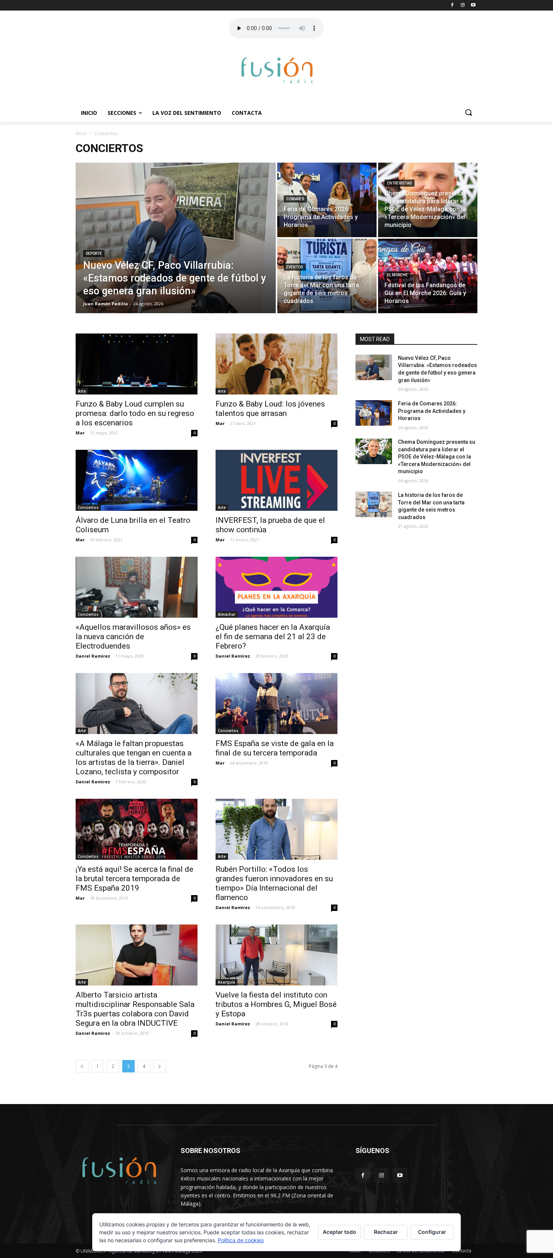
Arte (82, 391)
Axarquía (226, 982)
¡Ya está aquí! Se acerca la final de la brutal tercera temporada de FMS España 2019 (134, 878)
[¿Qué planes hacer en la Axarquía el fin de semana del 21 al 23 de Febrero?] (276, 587)
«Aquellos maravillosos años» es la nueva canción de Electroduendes (133, 636)
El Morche (397, 275)
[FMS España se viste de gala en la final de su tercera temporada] (276, 703)
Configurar (432, 1232)
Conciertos (88, 507)
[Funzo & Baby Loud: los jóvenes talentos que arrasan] (276, 364)
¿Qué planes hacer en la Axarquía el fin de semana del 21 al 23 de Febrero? (273, 636)
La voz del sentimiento (186, 112)
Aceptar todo (339, 1232)
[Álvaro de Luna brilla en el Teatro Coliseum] (137, 480)
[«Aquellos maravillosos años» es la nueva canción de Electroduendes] (137, 587)
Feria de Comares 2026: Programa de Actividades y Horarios (431, 411)
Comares (295, 199)
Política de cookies (241, 1240)
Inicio (89, 112)
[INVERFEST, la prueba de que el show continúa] (276, 480)
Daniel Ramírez (93, 656)
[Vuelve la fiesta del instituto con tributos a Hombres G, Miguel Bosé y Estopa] (276, 954)
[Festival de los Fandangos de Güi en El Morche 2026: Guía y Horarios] (427, 276)
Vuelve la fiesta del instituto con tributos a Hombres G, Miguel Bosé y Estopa (276, 1004)
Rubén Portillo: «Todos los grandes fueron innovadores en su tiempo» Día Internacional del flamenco (274, 883)
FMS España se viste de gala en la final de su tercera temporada (275, 748)
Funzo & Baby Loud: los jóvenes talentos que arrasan (270, 408)
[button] (468, 113)
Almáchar (226, 614)
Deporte (94, 253)
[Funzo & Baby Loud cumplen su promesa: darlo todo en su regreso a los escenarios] (137, 364)
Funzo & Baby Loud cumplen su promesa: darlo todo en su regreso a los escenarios (135, 413)
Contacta (247, 112)
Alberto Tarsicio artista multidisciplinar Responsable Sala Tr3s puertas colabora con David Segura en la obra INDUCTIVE (135, 1009)
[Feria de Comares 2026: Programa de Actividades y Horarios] (327, 200)
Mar (80, 433)
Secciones (122, 112)
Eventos (294, 267)
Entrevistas (399, 183)
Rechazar (386, 1232)
